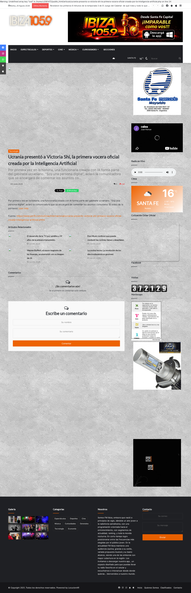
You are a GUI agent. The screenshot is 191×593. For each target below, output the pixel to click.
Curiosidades (89, 49)
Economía (72, 529)
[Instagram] (3, 54)
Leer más (24, 208)
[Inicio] (30, 21)
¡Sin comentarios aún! (67, 286)
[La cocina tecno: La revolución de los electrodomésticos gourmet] (77, 253)
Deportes (47, 49)
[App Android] (3, 65)
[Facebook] (3, 48)
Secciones (109, 49)
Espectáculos (28, 49)
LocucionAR (73, 587)
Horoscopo (156, 340)
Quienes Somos (151, 587)
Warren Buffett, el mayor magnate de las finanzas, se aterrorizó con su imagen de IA (45, 254)
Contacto (147, 509)
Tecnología (13, 151)
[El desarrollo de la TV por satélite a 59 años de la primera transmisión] (16, 238)
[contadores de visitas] (149, 291)
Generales (84, 523)
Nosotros (102, 509)
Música (73, 49)
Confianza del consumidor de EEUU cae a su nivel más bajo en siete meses (85, 5)
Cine (60, 49)
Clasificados (165, 587)
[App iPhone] (3, 71)
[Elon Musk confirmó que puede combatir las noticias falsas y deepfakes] (77, 238)
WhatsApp (72, 191)
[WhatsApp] (3, 59)
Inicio (13, 49)
